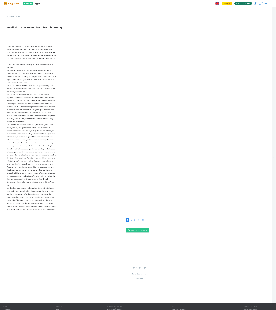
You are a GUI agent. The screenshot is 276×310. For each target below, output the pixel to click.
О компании (7, 309)
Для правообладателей (114, 309)
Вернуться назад (14, 16)
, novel (144, 274)
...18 (142, 220)
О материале (139, 278)
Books (139, 274)
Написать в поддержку (251, 309)
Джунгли (58, 309)
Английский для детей (179, 309)
